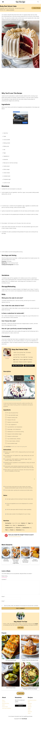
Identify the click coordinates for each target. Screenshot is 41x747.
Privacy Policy (5, 721)
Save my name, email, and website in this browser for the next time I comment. (21, 620)
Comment (4, 594)
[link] (5, 383)
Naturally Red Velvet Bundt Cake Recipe (15, 383)
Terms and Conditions (6, 722)
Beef (29, 716)
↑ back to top (20, 708)
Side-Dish (30, 726)
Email (3, 615)
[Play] (29, 378)
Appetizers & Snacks (32, 714)
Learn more (20, 642)
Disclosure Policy (5, 717)
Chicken (29, 719)
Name (3, 611)
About (3, 714)
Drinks (29, 724)
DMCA (3, 719)
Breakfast (30, 717)
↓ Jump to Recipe (36, 8)
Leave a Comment (10, 9)
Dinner (29, 722)
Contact (3, 716)
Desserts (30, 721)
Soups (29, 727)
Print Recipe (18, 365)
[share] (33, 382)
